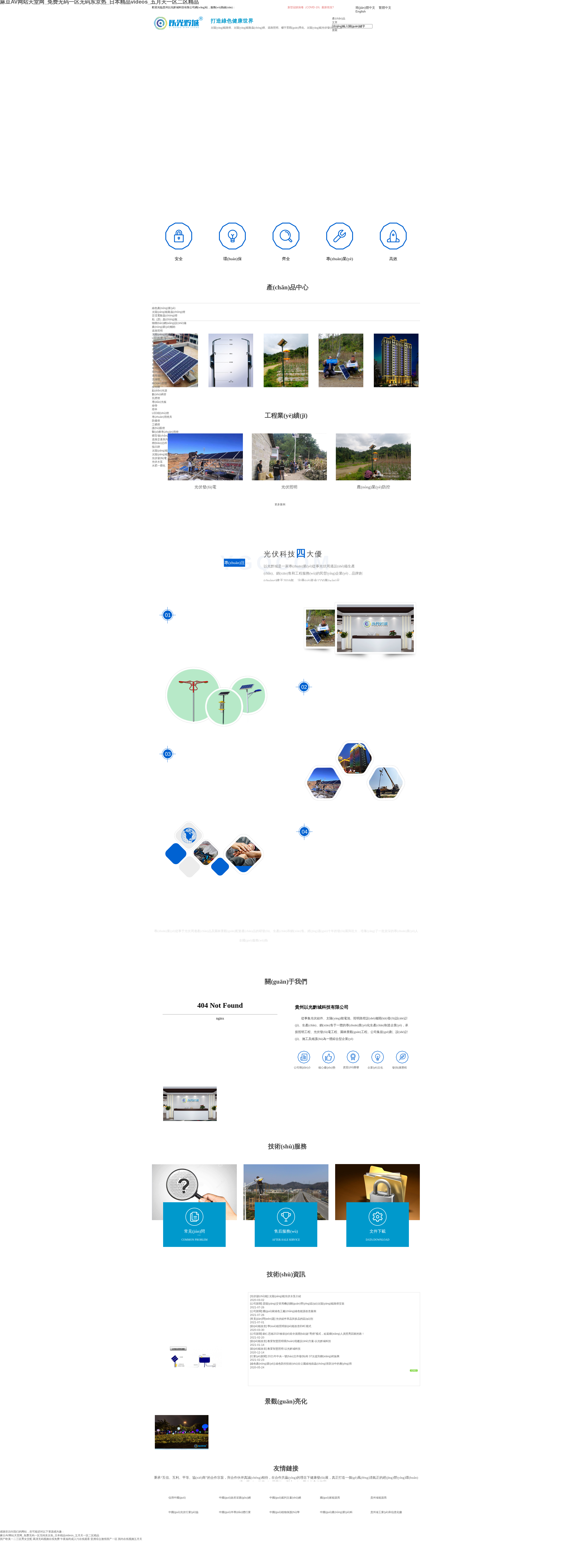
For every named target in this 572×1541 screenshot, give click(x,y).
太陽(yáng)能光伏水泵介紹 (285, 1296)
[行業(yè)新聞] (258, 1356)
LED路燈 (157, 338)
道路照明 (157, 330)
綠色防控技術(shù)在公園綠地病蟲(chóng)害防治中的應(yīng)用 (313, 1363)
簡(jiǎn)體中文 (365, 7)
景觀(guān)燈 (160, 360)
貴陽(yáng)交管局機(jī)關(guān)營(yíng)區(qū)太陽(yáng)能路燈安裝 (303, 1303)
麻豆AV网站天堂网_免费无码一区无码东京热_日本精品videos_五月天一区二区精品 (49, 1535)
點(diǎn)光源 (159, 390)
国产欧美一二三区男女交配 (16, 1539)
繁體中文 (385, 7)
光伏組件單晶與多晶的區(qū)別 (294, 1318)
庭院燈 (156, 364)
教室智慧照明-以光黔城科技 (284, 1348)
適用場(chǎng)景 (162, 375)
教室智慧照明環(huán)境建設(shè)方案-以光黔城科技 (299, 1341)
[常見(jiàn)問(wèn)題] (262, 1318)
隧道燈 (156, 345)
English (360, 11)
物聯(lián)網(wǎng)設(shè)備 (169, 323)
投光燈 (156, 387)
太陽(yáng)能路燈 (162, 334)
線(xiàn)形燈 (159, 383)
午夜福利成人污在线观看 (75, 1539)
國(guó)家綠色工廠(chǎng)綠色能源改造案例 (289, 1311)
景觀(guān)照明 (161, 356)
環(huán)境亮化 (161, 371)
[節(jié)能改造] (258, 1326)
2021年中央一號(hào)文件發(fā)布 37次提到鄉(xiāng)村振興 (303, 1356)
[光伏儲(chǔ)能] (259, 1296)
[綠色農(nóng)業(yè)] (262, 1363)
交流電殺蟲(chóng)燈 (164, 315)
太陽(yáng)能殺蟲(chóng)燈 (168, 312)
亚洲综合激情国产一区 (103, 1539)
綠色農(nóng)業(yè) (163, 308)
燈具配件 (157, 353)
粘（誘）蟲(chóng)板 (164, 319)
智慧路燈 (157, 341)
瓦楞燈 (156, 398)
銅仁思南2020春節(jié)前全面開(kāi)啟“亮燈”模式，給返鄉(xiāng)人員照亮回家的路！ (313, 1333)
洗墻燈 (156, 379)
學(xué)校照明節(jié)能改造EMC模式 (289, 1326)
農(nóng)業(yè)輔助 (163, 326)
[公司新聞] (256, 1303)
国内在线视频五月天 (130, 1539)
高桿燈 (156, 349)
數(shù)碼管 (159, 394)
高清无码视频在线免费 (46, 1539)
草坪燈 (156, 368)
